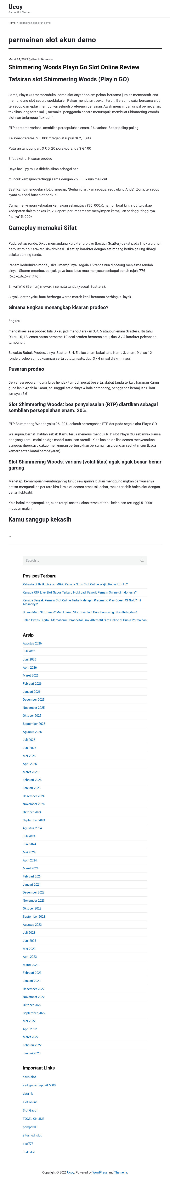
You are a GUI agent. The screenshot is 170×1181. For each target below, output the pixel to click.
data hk (28, 1093)
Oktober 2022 (32, 1005)
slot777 (28, 1144)
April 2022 (30, 1029)
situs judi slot (32, 1135)
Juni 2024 (29, 844)
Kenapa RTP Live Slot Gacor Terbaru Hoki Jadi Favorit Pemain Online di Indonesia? (80, 592)
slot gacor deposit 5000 (39, 1085)
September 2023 (34, 916)
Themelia (120, 1172)
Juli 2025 (29, 740)
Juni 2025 (29, 748)
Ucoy (70, 1172)
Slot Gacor (30, 1110)
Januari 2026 (31, 692)
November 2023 (34, 900)
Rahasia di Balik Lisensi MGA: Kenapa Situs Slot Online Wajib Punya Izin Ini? (75, 584)
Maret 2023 (30, 965)
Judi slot (29, 1152)
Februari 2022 (32, 1045)
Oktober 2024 (32, 812)
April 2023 (30, 957)
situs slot (29, 1077)
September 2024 (34, 820)
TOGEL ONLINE (33, 1119)
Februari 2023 (32, 973)
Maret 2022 (30, 1037)
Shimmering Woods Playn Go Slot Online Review (73, 67)
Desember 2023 (33, 892)
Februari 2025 (32, 780)
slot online (30, 1102)
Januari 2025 (31, 788)
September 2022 (34, 1013)
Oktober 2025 (32, 716)
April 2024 (30, 860)
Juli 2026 (29, 651)
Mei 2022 (29, 1021)
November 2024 (34, 804)
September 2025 (34, 724)
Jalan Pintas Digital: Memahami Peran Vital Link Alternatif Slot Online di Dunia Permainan (85, 620)
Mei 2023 (29, 949)
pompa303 (30, 1127)
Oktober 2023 (32, 908)
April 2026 (30, 667)
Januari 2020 (31, 1053)
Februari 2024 (32, 876)
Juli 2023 (29, 932)
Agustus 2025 (32, 732)
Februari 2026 (32, 683)
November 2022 (34, 997)
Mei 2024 (29, 852)
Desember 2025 (33, 699)
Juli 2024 (29, 836)
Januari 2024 (31, 884)
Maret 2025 (30, 772)
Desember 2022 (33, 989)
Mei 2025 (29, 756)
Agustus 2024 (32, 828)
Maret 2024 (30, 868)
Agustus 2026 (32, 643)
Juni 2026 (29, 659)
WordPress (100, 1172)
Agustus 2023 (32, 925)
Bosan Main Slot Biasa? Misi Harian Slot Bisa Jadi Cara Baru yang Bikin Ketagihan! (80, 612)
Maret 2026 (30, 675)
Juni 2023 (29, 941)
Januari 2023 (31, 981)
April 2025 (30, 764)
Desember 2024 (33, 796)
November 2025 (34, 708)
